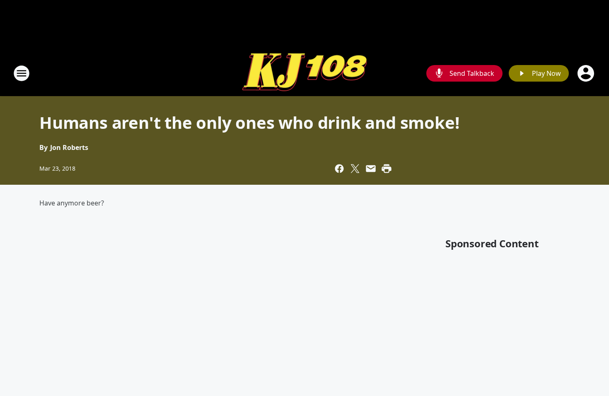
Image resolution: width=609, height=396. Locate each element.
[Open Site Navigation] (21, 73)
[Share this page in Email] (371, 168)
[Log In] (587, 73)
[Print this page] (386, 168)
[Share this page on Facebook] (339, 168)
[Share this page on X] (355, 168)
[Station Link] (304, 73)
